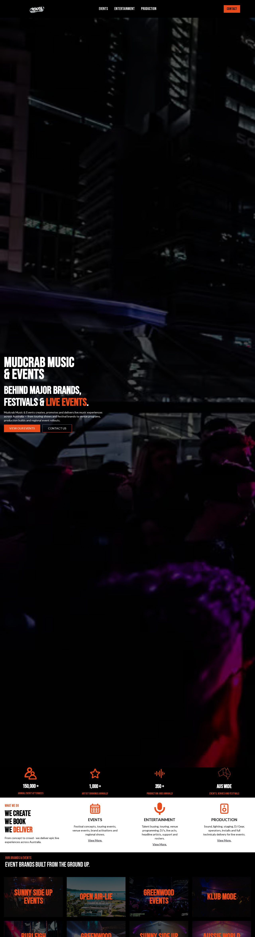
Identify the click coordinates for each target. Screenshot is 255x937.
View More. (95, 840)
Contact (232, 9)
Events (103, 9)
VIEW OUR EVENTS (22, 428)
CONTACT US (57, 428)
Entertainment (124, 9)
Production (148, 9)
